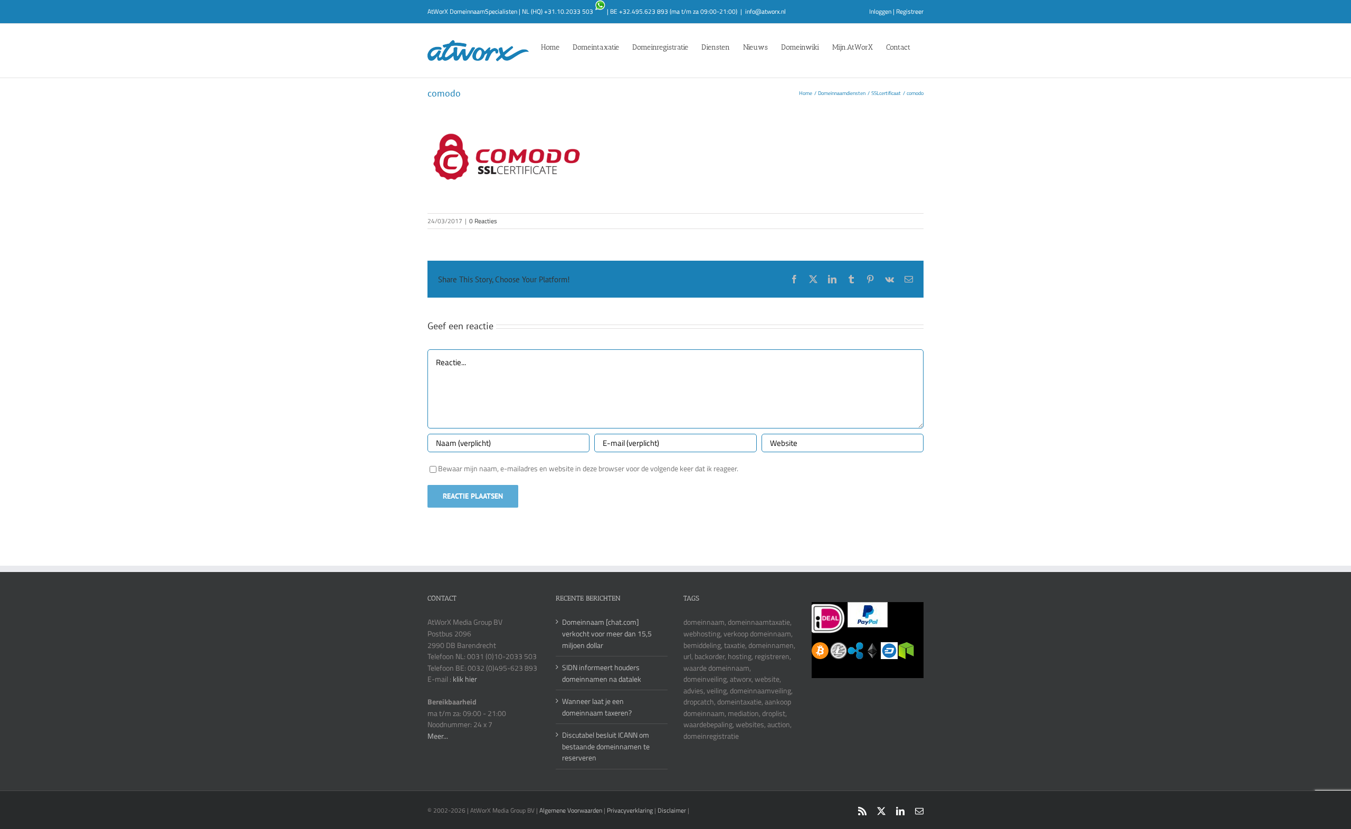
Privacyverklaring (630, 810)
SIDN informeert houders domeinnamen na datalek (601, 673)
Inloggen (880, 11)
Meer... (437, 735)
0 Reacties (483, 221)
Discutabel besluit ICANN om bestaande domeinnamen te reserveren (606, 746)
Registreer (910, 11)
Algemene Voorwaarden (571, 810)
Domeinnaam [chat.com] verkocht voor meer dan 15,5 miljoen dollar (607, 633)
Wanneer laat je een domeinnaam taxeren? (597, 706)
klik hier (465, 678)
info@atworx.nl (765, 11)
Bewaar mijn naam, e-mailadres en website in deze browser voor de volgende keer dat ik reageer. (588, 468)
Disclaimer (672, 810)
